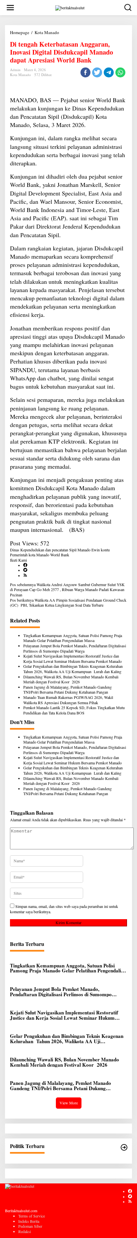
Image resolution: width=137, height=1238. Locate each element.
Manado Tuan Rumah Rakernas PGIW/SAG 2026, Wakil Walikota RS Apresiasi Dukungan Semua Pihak (68, 700)
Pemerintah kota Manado (29, 554)
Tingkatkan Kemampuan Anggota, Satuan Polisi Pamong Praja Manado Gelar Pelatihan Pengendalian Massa (72, 638)
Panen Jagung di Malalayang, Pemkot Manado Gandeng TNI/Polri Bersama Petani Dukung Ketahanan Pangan (67, 690)
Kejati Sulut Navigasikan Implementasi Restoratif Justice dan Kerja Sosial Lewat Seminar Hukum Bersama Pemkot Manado (72, 659)
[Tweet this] (97, 72)
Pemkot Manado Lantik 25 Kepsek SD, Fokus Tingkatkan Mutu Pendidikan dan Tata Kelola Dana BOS (74, 710)
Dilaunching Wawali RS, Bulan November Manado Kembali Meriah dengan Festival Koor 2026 (70, 679)
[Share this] (85, 72)
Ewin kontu (100, 549)
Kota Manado (20, 74)
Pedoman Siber (30, 1226)
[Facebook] (25, 565)
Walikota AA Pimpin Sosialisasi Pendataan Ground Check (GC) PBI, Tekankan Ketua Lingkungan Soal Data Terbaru (68, 602)
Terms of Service (31, 1215)
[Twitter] (25, 570)
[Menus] (10, 7)
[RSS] (25, 575)
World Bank (59, 554)
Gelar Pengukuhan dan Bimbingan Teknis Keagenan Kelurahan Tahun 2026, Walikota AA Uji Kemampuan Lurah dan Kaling (73, 669)
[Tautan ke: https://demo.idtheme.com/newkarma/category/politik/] (124, 1147)
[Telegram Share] (109, 72)
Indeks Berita (28, 1221)
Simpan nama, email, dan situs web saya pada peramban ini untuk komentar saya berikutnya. (64, 909)
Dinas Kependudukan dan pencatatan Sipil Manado (50, 549)
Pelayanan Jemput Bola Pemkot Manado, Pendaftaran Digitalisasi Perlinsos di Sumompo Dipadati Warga (74, 648)
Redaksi (24, 1231)
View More (69, 1102)
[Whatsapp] (120, 72)
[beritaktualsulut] (69, 7)
